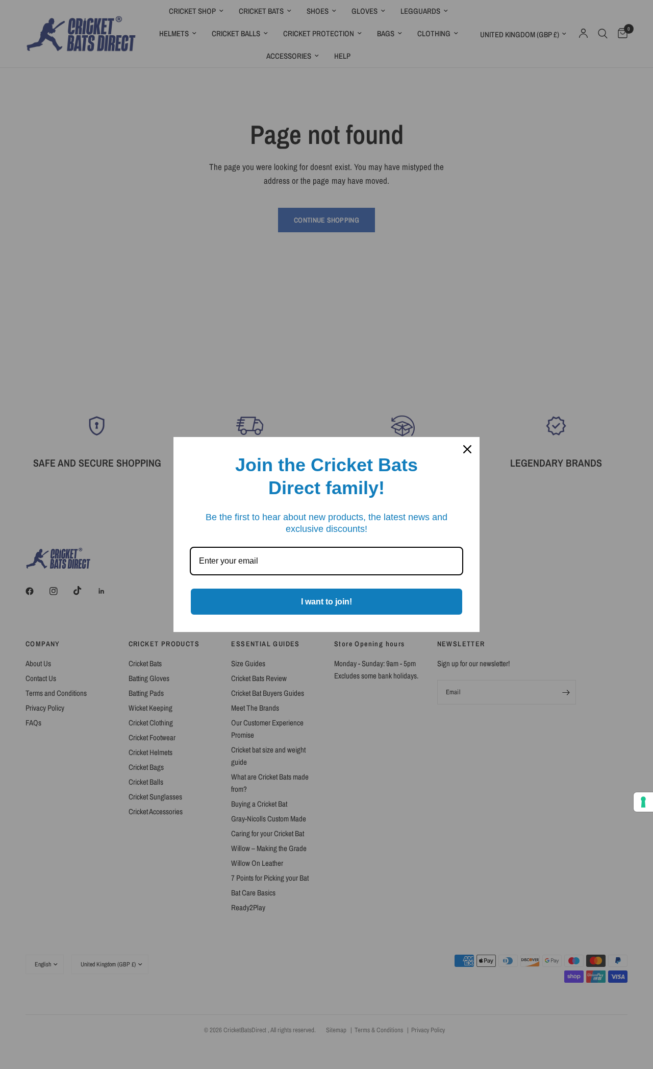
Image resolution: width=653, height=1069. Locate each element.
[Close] (467, 449)
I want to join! (326, 601)
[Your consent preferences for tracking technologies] (643, 802)
